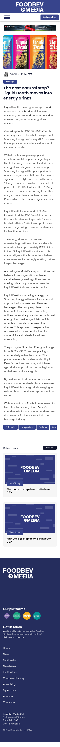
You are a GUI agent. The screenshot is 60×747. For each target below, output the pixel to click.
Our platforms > (15, 609)
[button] (49, 17)
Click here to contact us (13, 637)
